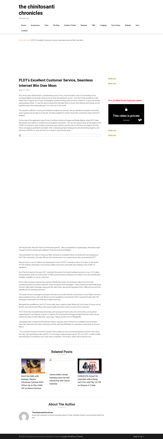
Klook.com (112, 79)
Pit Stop (56, 25)
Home (23, 25)
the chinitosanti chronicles (37, 10)
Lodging (103, 25)
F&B (93, 25)
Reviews (84, 25)
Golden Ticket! (70, 25)
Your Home (115, 25)
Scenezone (35, 25)
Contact (24, 31)
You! (137, 25)
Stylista (128, 25)
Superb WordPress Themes (72, 436)
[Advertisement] (81, 59)
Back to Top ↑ (139, 436)
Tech (46, 25)
